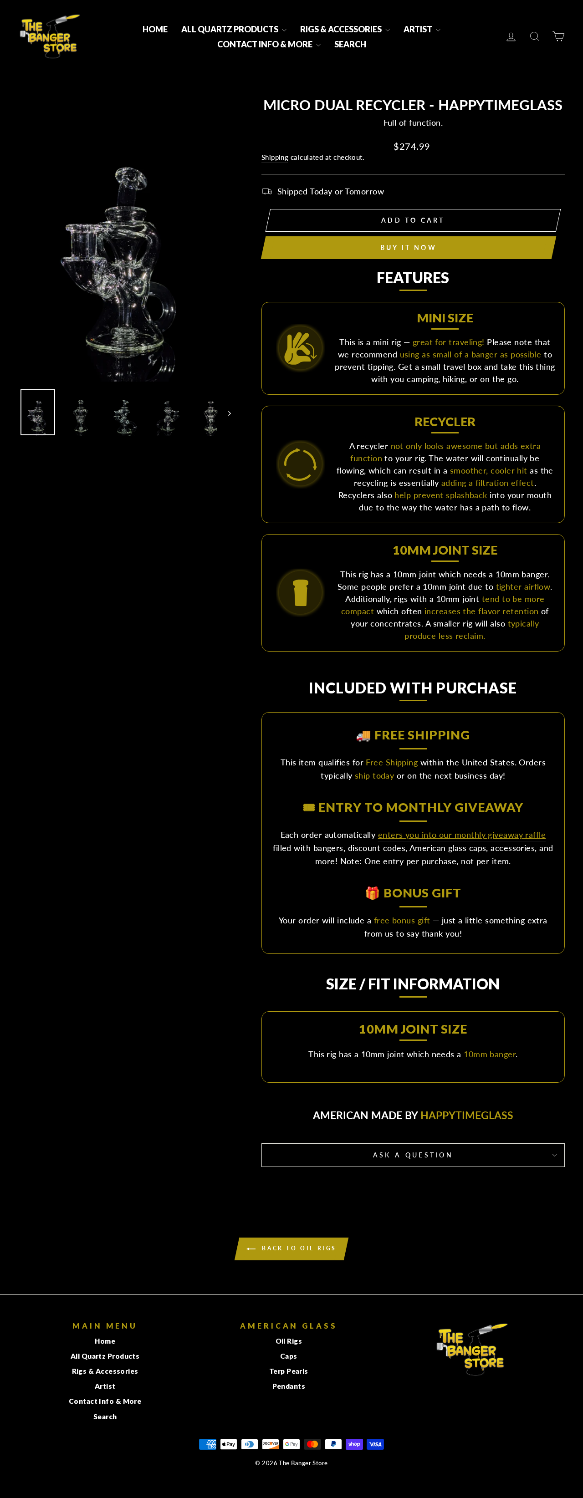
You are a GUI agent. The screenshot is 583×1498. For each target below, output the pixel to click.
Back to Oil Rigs (298, 1248)
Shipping (275, 157)
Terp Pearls (288, 1371)
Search (350, 44)
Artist (419, 29)
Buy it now (408, 247)
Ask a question (413, 1155)
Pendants (289, 1386)
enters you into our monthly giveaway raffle (462, 835)
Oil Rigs (289, 1341)
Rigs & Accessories (341, 29)
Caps (288, 1356)
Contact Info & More (265, 44)
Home (155, 29)
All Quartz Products (230, 29)
